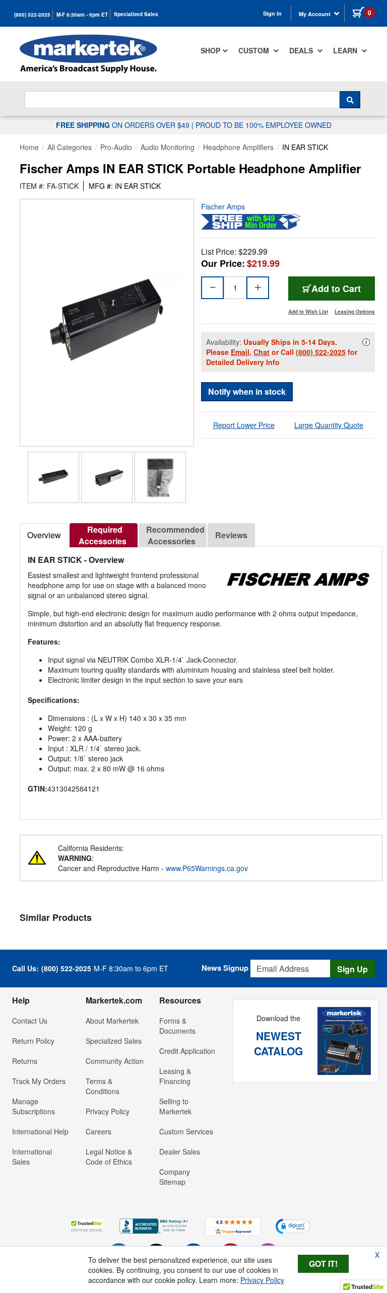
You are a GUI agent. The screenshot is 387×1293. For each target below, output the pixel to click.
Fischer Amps (223, 206)
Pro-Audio (116, 147)
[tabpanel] (201, 679)
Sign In (272, 13)
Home (29, 147)
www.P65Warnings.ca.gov (207, 868)
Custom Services (186, 1131)
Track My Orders (39, 1081)
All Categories (69, 147)
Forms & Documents (177, 1026)
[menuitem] (214, 50)
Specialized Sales (136, 14)
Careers (98, 1131)
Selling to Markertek (175, 1106)
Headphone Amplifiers (238, 147)
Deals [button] (302, 50)
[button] (86, 1225)
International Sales (32, 1156)
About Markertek (112, 1021)
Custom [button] (254, 50)
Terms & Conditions (102, 1086)
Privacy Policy (108, 1111)
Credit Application (187, 1051)
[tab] (44, 535)
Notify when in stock (247, 391)
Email (240, 352)
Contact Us (29, 1021)
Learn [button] (346, 50)
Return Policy (33, 1041)
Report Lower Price (244, 425)
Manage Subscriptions (33, 1106)
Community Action (115, 1061)
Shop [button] (210, 50)
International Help (40, 1131)
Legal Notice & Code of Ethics (109, 1156)
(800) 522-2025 (32, 14)
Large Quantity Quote (328, 425)
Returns (24, 1061)
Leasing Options (355, 311)
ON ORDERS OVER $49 (123, 125)
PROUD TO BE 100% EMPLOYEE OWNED (264, 125)
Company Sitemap (174, 1177)
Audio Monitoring (168, 147)
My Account (315, 14)
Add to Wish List (308, 311)
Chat (261, 352)
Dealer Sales (179, 1151)
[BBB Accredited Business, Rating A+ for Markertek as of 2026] (154, 1225)
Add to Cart (336, 288)
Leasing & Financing (175, 1076)
